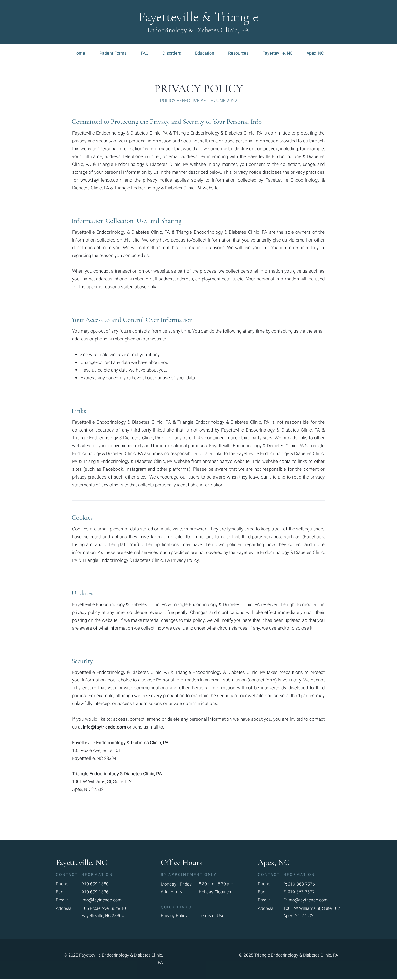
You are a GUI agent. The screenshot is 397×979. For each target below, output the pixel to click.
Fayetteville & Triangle (198, 17)
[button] (65, 884)
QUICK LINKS (177, 907)
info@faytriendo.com (104, 727)
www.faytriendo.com (101, 180)
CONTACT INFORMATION (84, 874)
